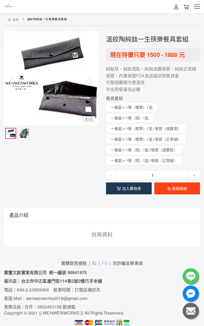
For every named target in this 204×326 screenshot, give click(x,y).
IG (94, 263)
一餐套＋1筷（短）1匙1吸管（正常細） (144, 160)
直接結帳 (179, 188)
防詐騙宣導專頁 (128, 263)
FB (104, 263)
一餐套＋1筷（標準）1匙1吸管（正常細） (146, 139)
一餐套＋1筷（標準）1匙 (132, 107)
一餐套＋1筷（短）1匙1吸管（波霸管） (144, 149)
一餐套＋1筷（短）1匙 (130, 117)
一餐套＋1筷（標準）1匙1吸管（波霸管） (146, 128)
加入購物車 (131, 188)
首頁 (16, 20)
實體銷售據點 (74, 263)
